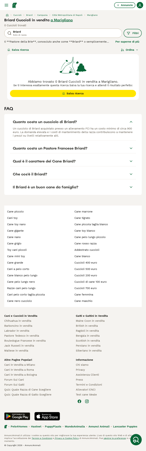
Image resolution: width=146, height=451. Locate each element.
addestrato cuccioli (86, 249)
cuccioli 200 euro (85, 275)
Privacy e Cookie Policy (66, 438)
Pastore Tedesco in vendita (21, 335)
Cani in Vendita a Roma (19, 369)
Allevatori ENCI (85, 389)
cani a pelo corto (18, 269)
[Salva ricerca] (136, 439)
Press (79, 379)
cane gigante (15, 230)
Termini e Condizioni (89, 384)
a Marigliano (62, 20)
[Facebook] (79, 401)
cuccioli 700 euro (85, 288)
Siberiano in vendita (88, 350)
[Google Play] (17, 416)
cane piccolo (15, 211)
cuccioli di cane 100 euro (90, 281)
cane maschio (83, 301)
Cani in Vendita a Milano (19, 364)
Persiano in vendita (88, 345)
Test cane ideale (86, 394)
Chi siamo (82, 364)
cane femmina (83, 294)
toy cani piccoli (17, 249)
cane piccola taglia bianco (91, 224)
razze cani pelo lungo (21, 288)
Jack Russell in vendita (19, 345)
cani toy (12, 218)
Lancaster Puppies (125, 426)
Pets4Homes (19, 426)
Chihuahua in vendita (17, 320)
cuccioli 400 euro (85, 262)
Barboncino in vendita (18, 325)
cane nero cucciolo (19, 301)
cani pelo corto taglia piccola (26, 294)
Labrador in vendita (16, 330)
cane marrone (83, 211)
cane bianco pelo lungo (22, 275)
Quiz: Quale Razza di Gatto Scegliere (27, 394)
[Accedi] (140, 5)
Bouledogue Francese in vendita (25, 340)
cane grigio (14, 243)
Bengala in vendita (88, 335)
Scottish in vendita (88, 340)
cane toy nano (16, 224)
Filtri (135, 33)
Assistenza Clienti (87, 374)
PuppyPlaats (53, 426)
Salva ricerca (20, 49)
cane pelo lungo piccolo (90, 237)
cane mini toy (16, 256)
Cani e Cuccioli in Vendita (20, 315)
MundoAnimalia (75, 426)
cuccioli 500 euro (85, 269)
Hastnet (36, 426)
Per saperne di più (127, 41)
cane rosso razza (85, 243)
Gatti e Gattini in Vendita (92, 315)
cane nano (14, 237)
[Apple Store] (47, 416)
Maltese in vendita (16, 350)
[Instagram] (86, 401)
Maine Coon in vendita (90, 320)
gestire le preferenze (114, 438)
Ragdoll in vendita (87, 330)
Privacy (80, 369)
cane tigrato (82, 218)
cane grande (15, 262)
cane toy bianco (84, 230)
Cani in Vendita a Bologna (20, 374)
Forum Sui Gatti (14, 384)
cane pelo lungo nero (21, 281)
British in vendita (87, 325)
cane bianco (82, 256)
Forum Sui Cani (14, 379)
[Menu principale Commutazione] (6, 5)
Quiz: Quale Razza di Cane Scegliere (27, 389)
